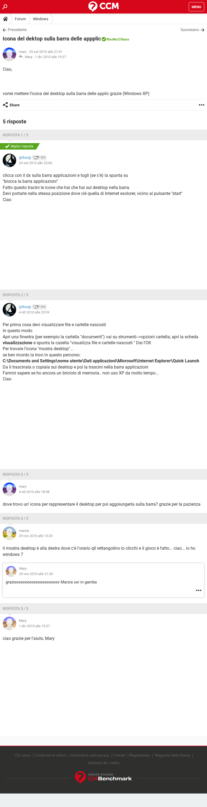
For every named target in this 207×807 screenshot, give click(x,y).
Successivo (190, 30)
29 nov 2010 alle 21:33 (36, 574)
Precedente (17, 30)
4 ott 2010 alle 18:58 (34, 492)
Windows (40, 19)
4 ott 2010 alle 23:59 (34, 312)
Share (14, 105)
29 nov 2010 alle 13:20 (36, 536)
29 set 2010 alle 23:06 (35, 163)
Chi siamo (23, 755)
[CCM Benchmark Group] (103, 777)
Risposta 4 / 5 (15, 518)
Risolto (111, 39)
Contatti (119, 755)
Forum (20, 19)
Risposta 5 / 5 (15, 608)
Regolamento (139, 755)
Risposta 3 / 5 (15, 474)
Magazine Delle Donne (172, 755)
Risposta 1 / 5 (15, 135)
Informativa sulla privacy (90, 755)
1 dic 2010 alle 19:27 (50, 57)
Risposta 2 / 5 (15, 295)
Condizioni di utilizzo (51, 755)
